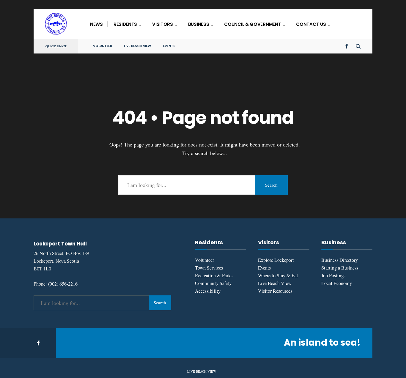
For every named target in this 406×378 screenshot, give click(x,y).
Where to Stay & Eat (278, 275)
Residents (125, 24)
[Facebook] (347, 45)
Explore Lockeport (276, 260)
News (96, 24)
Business (198, 24)
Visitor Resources (275, 291)
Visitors (162, 24)
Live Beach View (137, 45)
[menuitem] (126, 24)
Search (271, 185)
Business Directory (339, 260)
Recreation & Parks (213, 275)
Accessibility (208, 291)
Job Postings (333, 275)
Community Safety (213, 283)
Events (169, 45)
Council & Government (252, 24)
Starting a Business (339, 267)
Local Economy (336, 283)
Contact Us (311, 24)
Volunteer (102, 45)
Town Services (209, 267)
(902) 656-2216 (63, 284)
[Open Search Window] (358, 45)
